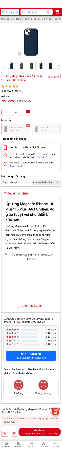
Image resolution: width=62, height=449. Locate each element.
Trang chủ (6, 446)
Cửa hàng (31, 446)
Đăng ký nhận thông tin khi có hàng (39, 432)
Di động (17, 19)
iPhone (47, 19)
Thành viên (43, 446)
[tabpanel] (31, 254)
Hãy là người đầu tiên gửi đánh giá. (31, 356)
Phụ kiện (5, 19)
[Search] (48, 12)
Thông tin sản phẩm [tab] (16, 193)
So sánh (54, 76)
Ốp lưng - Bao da (32, 19)
